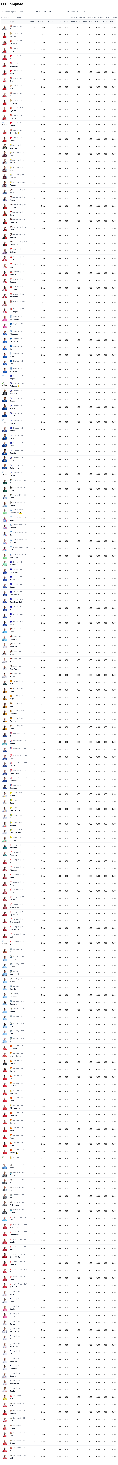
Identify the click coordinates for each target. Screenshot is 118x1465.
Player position (42, 12)
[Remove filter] (65, 11)
